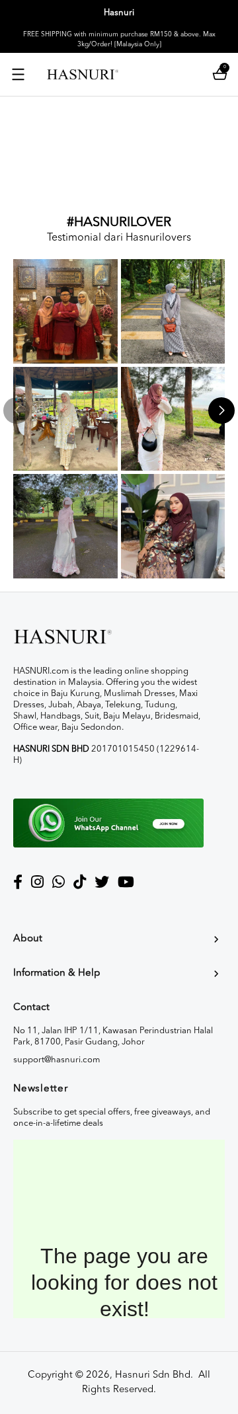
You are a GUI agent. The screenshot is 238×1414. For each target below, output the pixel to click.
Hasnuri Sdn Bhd (152, 1375)
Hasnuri (119, 13)
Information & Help (56, 973)
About (27, 939)
